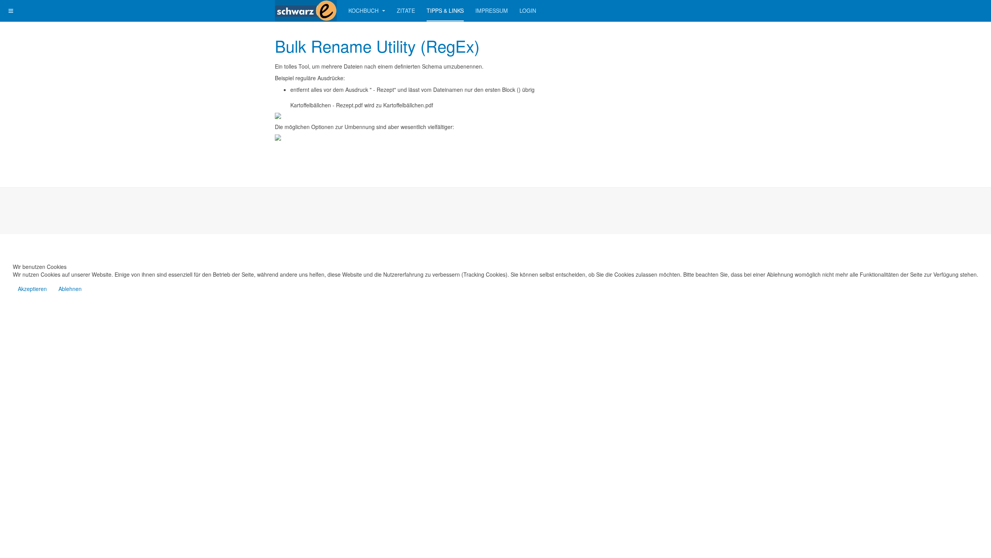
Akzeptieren (32, 289)
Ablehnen (70, 289)
